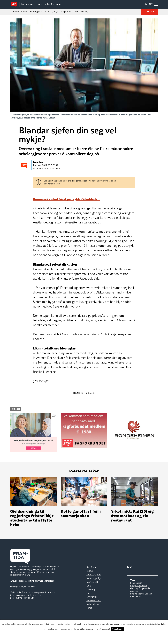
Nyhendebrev (93, 604)
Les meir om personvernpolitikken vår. (26, 596)
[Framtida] (15, 4)
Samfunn (14, 11)
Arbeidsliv (90, 393)
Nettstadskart (93, 600)
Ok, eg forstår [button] (117, 629)
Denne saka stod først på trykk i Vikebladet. (66, 198)
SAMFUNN (78, 393)
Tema (89, 607)
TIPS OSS (149, 11)
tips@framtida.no (138, 585)
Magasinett (66, 11)
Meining (84, 11)
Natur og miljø (51, 11)
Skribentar (91, 596)
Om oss (90, 593)
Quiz (76, 11)
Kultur (24, 11)
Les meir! (106, 628)
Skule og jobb (36, 11)
